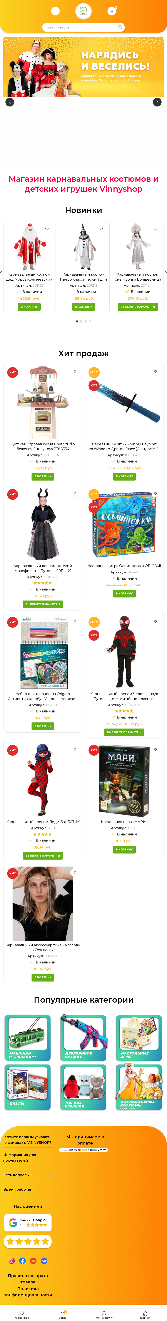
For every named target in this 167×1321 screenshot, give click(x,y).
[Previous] (9, 102)
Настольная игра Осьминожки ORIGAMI (124, 566)
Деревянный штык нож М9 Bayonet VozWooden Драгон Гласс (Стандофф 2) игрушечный (124, 449)
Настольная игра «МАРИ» (124, 822)
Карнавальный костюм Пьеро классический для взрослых (29, 279)
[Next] (157, 102)
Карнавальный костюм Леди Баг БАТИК (43, 822)
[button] (29, 307)
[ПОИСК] (120, 27)
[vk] (44, 1260)
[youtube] (33, 1260)
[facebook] (22, 1260)
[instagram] (11, 1260)
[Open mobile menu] (55, 11)
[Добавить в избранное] (47, 229)
